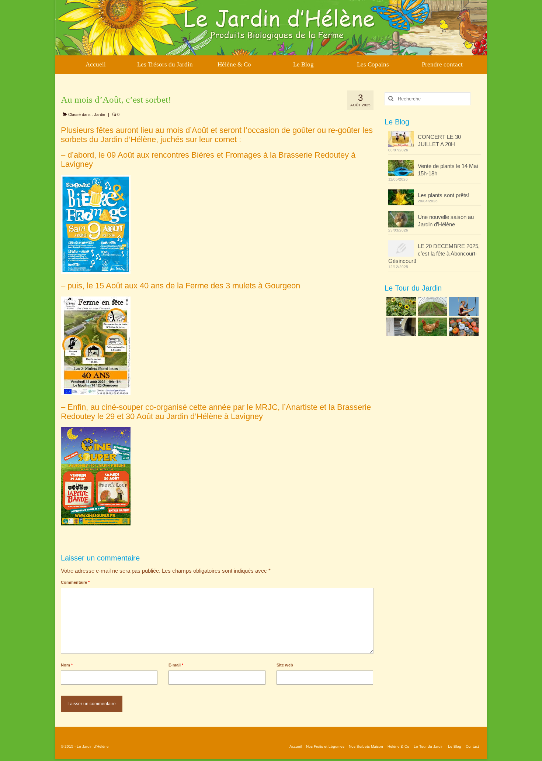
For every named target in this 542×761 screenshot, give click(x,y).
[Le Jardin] (400, 306)
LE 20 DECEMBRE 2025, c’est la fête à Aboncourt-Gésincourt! (434, 253)
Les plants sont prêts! (443, 195)
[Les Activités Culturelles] (463, 306)
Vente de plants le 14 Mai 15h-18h (448, 169)
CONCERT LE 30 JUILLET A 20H (439, 140)
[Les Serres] (431, 306)
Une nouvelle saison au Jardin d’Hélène (446, 220)
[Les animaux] (431, 327)
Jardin (99, 114)
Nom (67, 665)
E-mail (175, 665)
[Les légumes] (463, 327)
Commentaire (75, 582)
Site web (285, 665)
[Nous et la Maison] (400, 327)
